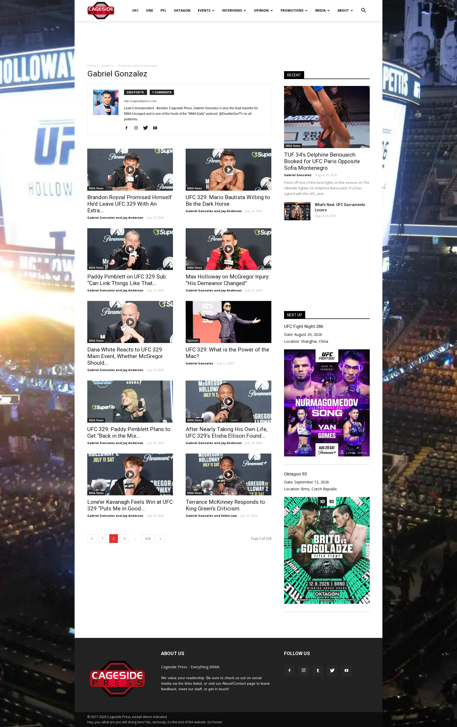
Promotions (292, 10)
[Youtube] (157, 128)
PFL (163, 10)
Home (92, 65)
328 (147, 538)
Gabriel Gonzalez (199, 363)
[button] (363, 7)
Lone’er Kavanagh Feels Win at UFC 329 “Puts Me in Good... (130, 505)
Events (204, 10)
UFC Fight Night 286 (303, 326)
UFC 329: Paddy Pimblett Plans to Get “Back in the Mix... (128, 432)
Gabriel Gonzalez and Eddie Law (211, 516)
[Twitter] (147, 128)
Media (320, 10)
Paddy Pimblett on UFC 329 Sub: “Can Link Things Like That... (127, 279)
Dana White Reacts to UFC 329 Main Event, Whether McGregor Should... (125, 356)
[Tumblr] (318, 670)
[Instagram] (138, 128)
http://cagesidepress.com (140, 101)
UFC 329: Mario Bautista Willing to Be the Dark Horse (228, 200)
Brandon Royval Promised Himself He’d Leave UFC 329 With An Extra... (129, 204)
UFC (135, 10)
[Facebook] (128, 128)
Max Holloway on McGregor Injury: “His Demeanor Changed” (227, 279)
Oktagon (182, 10)
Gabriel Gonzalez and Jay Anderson (115, 218)
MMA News (96, 188)
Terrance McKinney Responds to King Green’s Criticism (225, 505)
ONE (149, 10)
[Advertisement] (228, 39)
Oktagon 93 (295, 474)
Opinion (261, 10)
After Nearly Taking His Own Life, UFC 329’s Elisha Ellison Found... (226, 432)
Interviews (232, 10)
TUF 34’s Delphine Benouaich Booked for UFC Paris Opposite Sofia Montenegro (322, 161)
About (343, 10)
